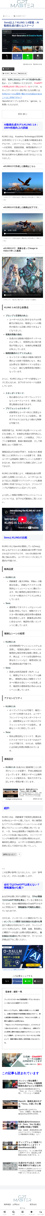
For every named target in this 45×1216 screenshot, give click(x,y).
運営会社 (33, 1204)
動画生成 (23, 73)
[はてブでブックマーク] (27, 856)
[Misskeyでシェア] (37, 849)
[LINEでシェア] (37, 856)
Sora (14, 73)
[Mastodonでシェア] (17, 849)
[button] (38, 56)
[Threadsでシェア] (17, 856)
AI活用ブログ (9, 69)
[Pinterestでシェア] (12, 863)
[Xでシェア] (7, 849)
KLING (7, 73)
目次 (20, 114)
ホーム (22, 1208)
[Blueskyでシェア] (27, 849)
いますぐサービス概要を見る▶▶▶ (14, 969)
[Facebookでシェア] (7, 856)
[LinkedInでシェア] (22, 863)
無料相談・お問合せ (12, 1204)
